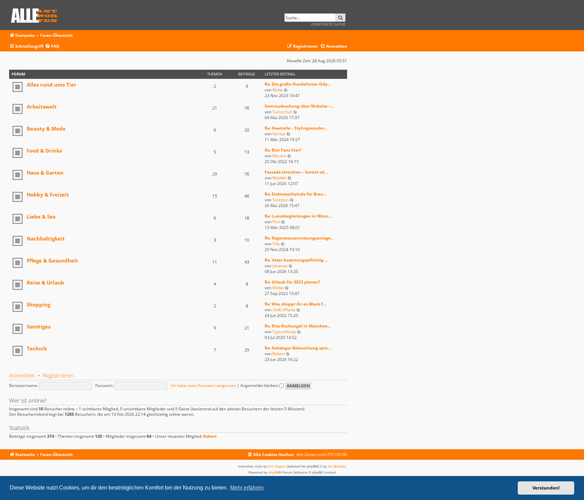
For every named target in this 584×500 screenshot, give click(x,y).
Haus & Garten (45, 172)
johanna (280, 266)
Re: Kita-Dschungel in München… (298, 326)
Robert (278, 354)
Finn (276, 222)
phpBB (273, 472)
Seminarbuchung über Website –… (299, 106)
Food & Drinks (44, 150)
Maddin (279, 178)
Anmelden (22, 375)
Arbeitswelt (42, 106)
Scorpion (280, 200)
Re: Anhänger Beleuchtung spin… (298, 348)
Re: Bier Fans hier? (283, 150)
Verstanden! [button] (546, 488)
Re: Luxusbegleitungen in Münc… (298, 216)
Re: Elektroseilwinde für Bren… (295, 194)
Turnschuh (282, 112)
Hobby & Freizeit (48, 194)
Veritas (279, 134)
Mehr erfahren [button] (247, 488)
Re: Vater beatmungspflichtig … (296, 260)
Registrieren (58, 375)
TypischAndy (284, 332)
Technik (37, 348)
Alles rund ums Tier (51, 84)
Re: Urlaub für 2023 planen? (292, 282)
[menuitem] (52, 46)
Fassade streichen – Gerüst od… (296, 172)
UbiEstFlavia (283, 310)
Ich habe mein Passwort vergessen (203, 385)
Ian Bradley (337, 466)
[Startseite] (36, 14)
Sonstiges (38, 326)
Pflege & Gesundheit (52, 260)
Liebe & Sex (41, 216)
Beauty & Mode (46, 128)
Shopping (38, 304)
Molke (278, 288)
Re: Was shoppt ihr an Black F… (296, 304)
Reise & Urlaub (45, 282)
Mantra (279, 156)
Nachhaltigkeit (46, 238)
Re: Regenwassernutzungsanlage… (299, 238)
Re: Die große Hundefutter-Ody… (298, 84)
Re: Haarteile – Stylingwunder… (296, 128)
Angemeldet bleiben (259, 385)
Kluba (277, 90)
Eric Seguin (277, 466)
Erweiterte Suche (328, 24)
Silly (276, 244)
